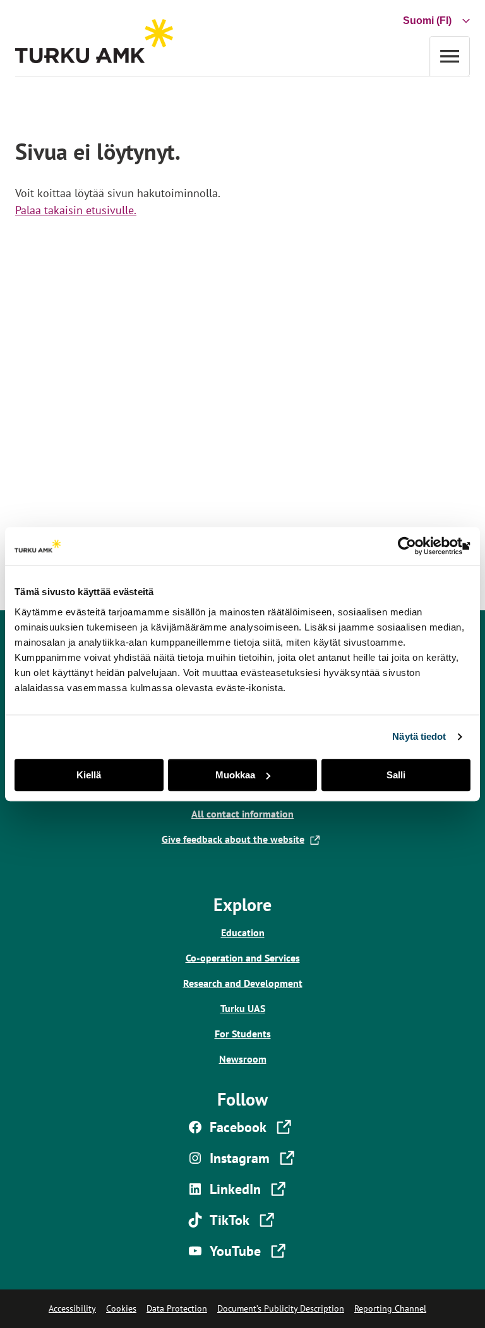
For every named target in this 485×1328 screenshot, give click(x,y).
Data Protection (177, 1308)
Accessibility (72, 1308)
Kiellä (88, 775)
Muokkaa (235, 775)
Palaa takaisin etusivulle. (75, 210)
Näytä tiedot (419, 736)
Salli (395, 775)
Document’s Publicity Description (280, 1308)
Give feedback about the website (235, 839)
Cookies (121, 1308)
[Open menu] (449, 56)
